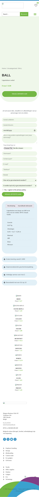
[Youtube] (11, 439)
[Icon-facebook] (8, 439)
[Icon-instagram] (15, 439)
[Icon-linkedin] (4, 439)
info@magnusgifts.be (9, 424)
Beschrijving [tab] (11, 206)
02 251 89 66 (7, 422)
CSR (34, 489)
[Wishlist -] (36, 5)
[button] (35, 14)
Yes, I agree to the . (15, 190)
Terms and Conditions (24, 489)
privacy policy (21, 190)
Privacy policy (20, 491)
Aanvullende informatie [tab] (25, 206)
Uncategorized (12, 68)
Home (4, 68)
